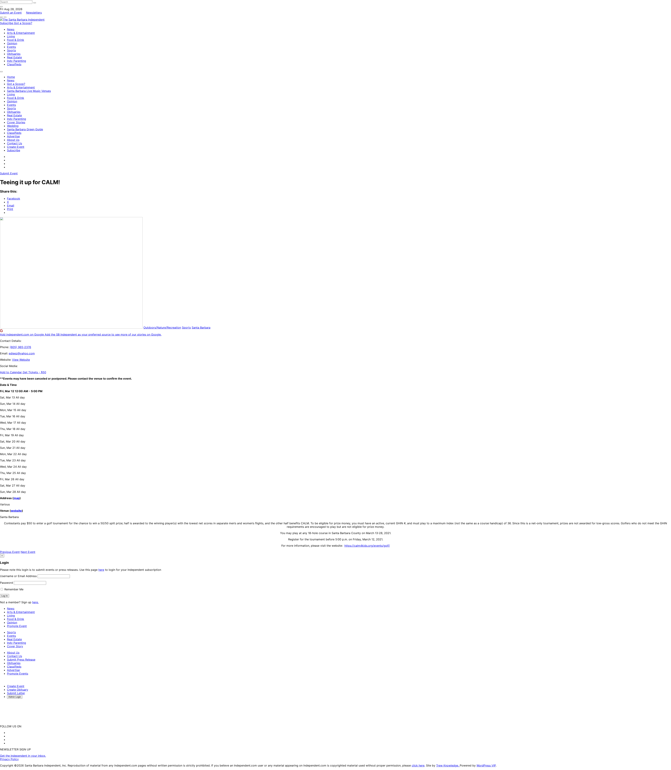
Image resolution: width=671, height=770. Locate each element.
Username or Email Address (18, 576)
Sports (11, 50)
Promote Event (17, 626)
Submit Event (9, 173)
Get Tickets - (34, 372)
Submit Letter (16, 693)
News (10, 29)
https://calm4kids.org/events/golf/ (367, 545)
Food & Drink (15, 40)
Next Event (28, 552)
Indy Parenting (16, 61)
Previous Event (10, 552)
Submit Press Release (21, 659)
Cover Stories (16, 122)
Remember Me (13, 589)
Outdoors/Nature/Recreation (162, 327)
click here (418, 765)
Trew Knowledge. (448, 765)
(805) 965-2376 (20, 347)
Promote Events (17, 673)
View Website (21, 359)
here (101, 569)
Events (11, 47)
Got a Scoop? (23, 23)
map (17, 498)
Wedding (13, 126)
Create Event (15, 147)
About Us (13, 140)
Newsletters (34, 12)
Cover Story (15, 646)
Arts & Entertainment (21, 33)
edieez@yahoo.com (22, 353)
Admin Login (14, 697)
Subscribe (7, 23)
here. (35, 602)
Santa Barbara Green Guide (25, 129)
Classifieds (14, 64)
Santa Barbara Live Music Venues (29, 91)
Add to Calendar (11, 372)
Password (6, 582)
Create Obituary (17, 689)
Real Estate (14, 57)
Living (11, 36)
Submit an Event (11, 12)
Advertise (13, 136)
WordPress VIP (486, 765)
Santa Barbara (201, 327)
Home (11, 77)
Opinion (12, 43)
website (16, 510)
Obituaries (13, 54)
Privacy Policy (9, 759)
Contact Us (14, 143)
